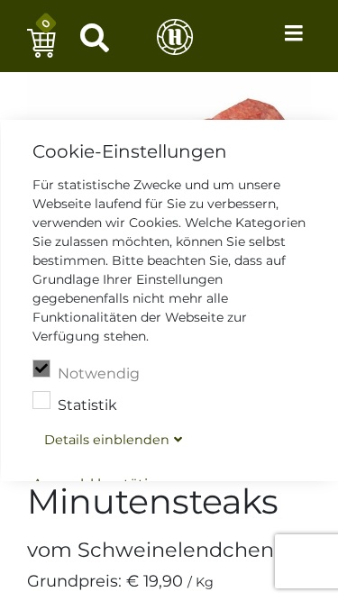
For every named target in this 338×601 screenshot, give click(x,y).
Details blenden (106, 440)
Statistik (86, 405)
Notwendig (98, 373)
